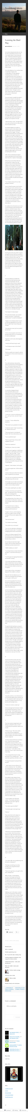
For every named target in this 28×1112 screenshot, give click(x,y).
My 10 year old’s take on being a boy (13, 954)
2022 (14, 940)
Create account (9, 1088)
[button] (10, 1076)
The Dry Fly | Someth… (14, 1036)
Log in (6, 1090)
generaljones (8, 46)
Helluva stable (13, 978)
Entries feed (8, 1092)
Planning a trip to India (10, 975)
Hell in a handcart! (9, 949)
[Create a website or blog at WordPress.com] (5, 1105)
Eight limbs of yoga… (14, 1049)
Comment (17, 1017)
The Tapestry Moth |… (14, 1032)
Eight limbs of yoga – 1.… (15, 1050)
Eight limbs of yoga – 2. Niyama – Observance (9, 989)
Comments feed (9, 1095)
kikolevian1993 (12, 1045)
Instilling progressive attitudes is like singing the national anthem (13, 958)
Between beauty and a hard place (12, 983)
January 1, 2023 (16, 46)
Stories (17, 940)
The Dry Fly (12, 1033)
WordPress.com (9, 1097)
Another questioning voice (10, 952)
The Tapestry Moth (13, 1038)
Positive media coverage (15, 970)
